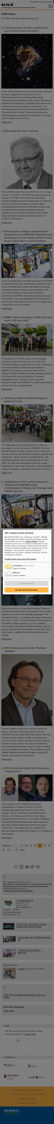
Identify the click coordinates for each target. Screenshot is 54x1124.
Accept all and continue (26, 590)
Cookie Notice (31, 541)
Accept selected (27, 583)
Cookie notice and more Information (20, 559)
